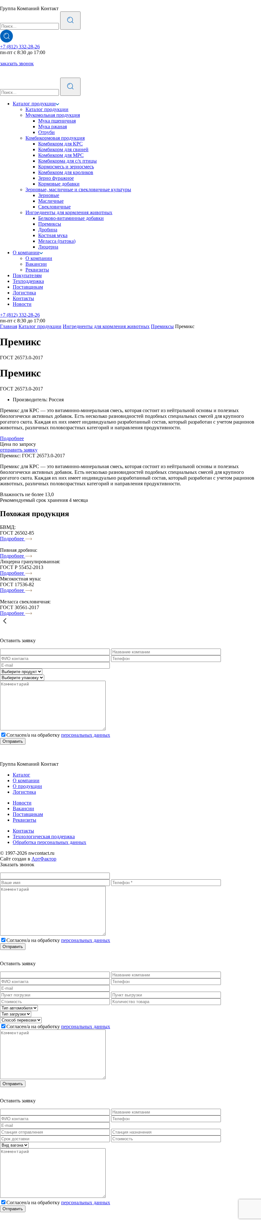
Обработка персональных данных (49, 842)
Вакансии (36, 264)
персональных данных (85, 735)
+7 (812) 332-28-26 (20, 46)
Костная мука (52, 235)
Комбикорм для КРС (60, 143)
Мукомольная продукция (52, 115)
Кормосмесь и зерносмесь (66, 166)
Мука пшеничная (57, 120)
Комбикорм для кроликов (65, 172)
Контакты (23, 298)
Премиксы (49, 224)
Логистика (24, 292)
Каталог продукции (34, 103)
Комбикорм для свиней (63, 149)
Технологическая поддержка (44, 836)
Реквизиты (37, 269)
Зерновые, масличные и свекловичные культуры (78, 189)
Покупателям (27, 275)
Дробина (47, 229)
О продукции (27, 786)
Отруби (46, 132)
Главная (8, 326)
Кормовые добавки (59, 183)
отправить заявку (19, 450)
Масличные (51, 201)
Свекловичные (54, 206)
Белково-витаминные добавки (71, 218)
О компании (26, 252)
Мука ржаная (52, 126)
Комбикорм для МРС (61, 155)
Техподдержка (28, 281)
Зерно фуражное (56, 178)
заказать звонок (17, 63)
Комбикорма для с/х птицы (67, 161)
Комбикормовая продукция (55, 138)
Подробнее (12, 438)
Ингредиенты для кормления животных (68, 212)
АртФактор (44, 858)
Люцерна (48, 247)
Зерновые (48, 195)
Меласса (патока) (56, 241)
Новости (22, 304)
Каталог (21, 774)
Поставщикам (28, 287)
